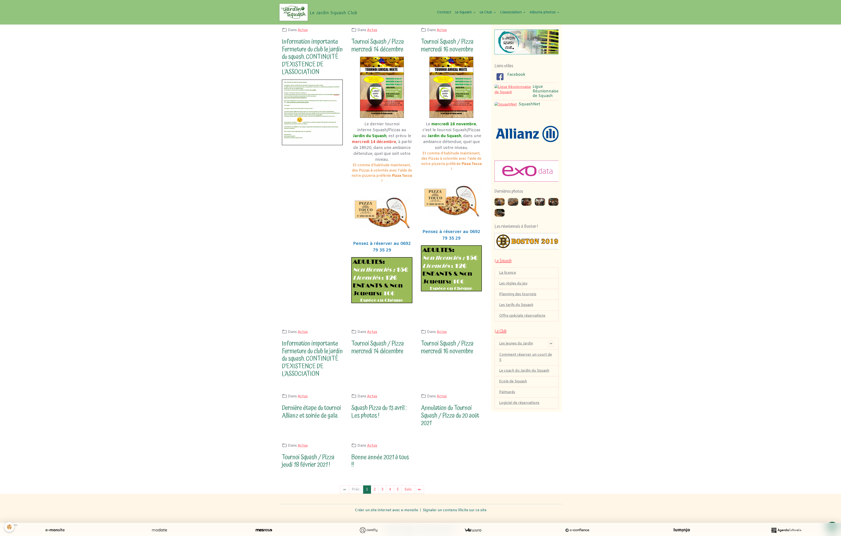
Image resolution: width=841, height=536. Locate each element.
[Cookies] (9, 527)
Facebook (516, 74)
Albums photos (543, 12)
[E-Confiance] (577, 530)
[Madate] (159, 530)
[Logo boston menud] (527, 241)
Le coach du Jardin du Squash (524, 370)
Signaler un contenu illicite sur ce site (454, 510)
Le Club (486, 12)
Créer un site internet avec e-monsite (386, 510)
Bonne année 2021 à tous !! (380, 461)
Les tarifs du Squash (516, 305)
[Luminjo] (681, 530)
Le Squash (464, 12)
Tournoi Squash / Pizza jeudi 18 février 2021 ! (308, 461)
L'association (511, 12)
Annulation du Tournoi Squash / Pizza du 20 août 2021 (450, 415)
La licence (507, 273)
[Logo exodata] (527, 171)
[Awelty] (368, 530)
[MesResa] (263, 530)
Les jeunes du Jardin (516, 343)
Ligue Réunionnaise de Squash (545, 91)
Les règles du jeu (513, 283)
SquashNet (529, 104)
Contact (444, 12)
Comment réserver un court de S (525, 357)
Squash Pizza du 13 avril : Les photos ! (378, 412)
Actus (303, 30)
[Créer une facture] (472, 530)
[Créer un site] (55, 530)
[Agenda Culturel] (786, 530)
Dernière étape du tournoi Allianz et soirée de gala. (311, 412)
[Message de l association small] (312, 112)
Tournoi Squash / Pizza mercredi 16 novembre (447, 46)
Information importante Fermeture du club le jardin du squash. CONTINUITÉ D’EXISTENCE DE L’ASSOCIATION (312, 57)
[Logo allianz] (527, 134)
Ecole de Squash (513, 381)
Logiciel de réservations (519, 403)
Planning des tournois (517, 294)
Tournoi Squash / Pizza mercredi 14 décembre (377, 46)
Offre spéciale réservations (522, 315)
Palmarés (507, 392)
